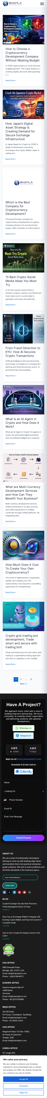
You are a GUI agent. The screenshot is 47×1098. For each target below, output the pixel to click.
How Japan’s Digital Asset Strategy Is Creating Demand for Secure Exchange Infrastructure (20, 131)
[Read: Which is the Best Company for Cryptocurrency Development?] (23, 183)
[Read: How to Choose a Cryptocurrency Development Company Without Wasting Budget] (23, 29)
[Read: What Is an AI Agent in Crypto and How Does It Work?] (23, 400)
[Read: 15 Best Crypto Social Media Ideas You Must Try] (23, 258)
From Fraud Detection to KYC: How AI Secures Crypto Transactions (23, 352)
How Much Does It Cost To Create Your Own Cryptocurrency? (22, 568)
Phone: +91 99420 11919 (13, 1021)
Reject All (23, 1093)
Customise (23, 1086)
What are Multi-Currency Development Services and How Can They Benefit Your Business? (23, 492)
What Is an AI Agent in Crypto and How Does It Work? (22, 423)
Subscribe (9, 885)
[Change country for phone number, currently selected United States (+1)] (5, 800)
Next (23, 684)
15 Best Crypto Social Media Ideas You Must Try (21, 281)
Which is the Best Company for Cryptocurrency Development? (18, 208)
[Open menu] (41, 3)
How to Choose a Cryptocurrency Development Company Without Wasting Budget (23, 54)
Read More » (11, 80)
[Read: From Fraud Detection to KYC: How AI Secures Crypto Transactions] (23, 329)
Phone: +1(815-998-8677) (13, 976)
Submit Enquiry (23, 838)
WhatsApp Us (25, 728)
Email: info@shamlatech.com (15, 973)
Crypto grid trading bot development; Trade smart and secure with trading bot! (22, 641)
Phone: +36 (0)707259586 (13, 999)
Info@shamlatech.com (29, 759)
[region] (23, 1076)
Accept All (23, 1079)
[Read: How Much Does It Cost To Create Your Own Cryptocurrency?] (23, 545)
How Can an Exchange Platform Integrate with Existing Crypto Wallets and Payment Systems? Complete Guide (22, 920)
